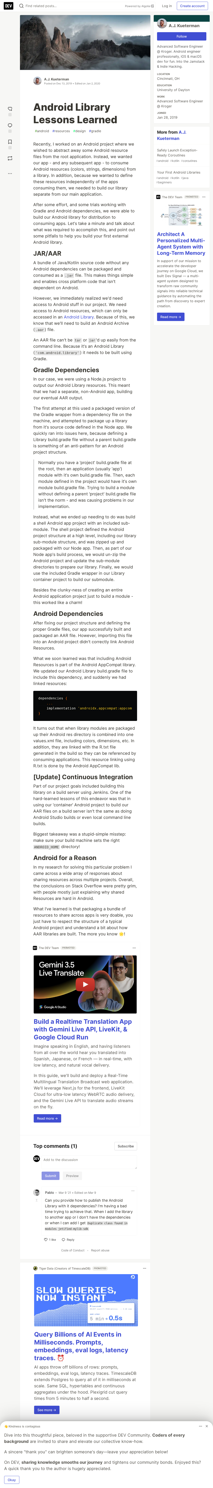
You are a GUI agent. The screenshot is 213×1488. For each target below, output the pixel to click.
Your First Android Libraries (178, 177)
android (42, 131)
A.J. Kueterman (56, 79)
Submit (50, 1176)
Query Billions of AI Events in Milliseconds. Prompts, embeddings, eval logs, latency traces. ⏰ (81, 1346)
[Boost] (10, 158)
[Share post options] (10, 173)
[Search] (21, 6)
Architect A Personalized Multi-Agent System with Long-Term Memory (181, 243)
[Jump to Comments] (10, 127)
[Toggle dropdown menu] (134, 948)
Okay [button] (12, 1480)
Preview (72, 1176)
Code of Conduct (72, 1250)
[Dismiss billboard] (207, 1426)
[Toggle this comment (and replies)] (37, 1200)
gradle (95, 131)
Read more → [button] (47, 1118)
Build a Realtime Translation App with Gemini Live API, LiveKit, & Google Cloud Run (83, 1029)
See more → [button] (46, 1410)
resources (61, 131)
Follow (182, 36)
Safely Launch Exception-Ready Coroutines (176, 155)
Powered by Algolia (138, 6)
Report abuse (100, 1250)
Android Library (79, 317)
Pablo (49, 1192)
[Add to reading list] (10, 144)
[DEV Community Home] (8, 6)
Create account (192, 6)
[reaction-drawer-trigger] (10, 111)
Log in (167, 6)
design (79, 131)
